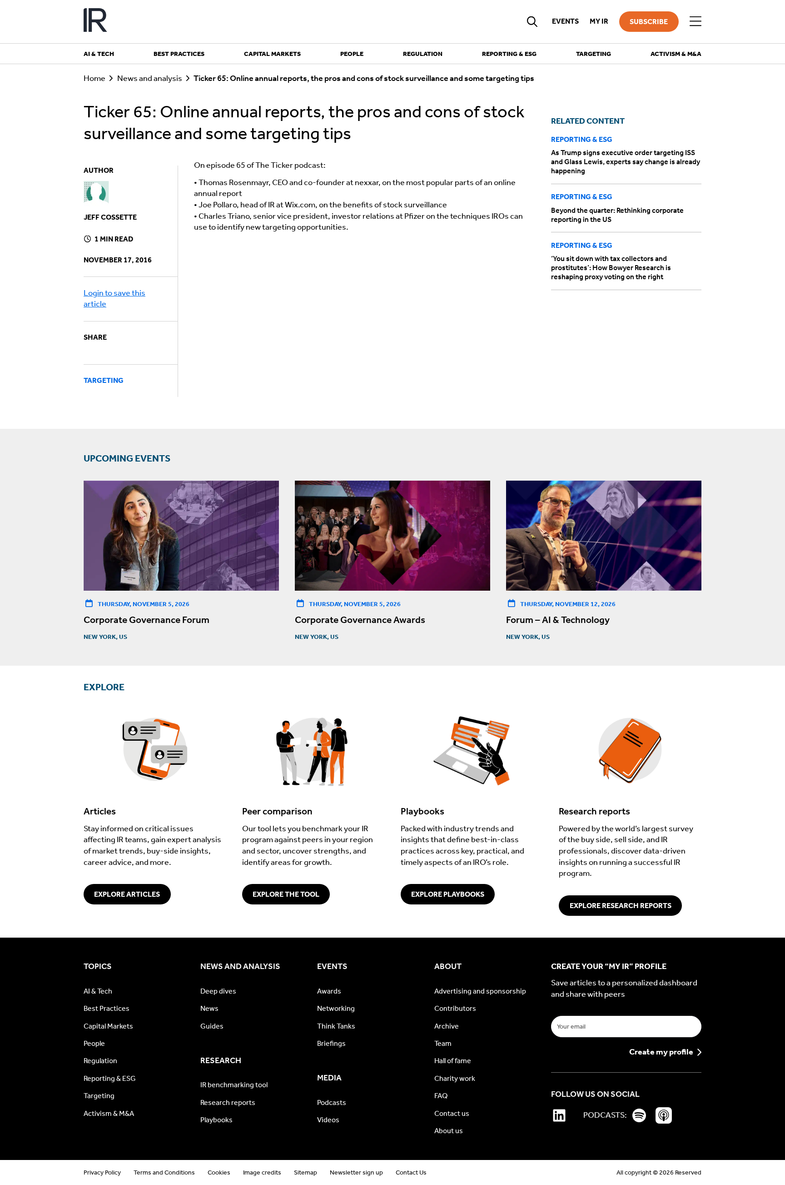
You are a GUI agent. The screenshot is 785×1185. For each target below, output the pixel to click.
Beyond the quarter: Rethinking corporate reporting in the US (617, 215)
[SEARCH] (532, 21)
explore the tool (286, 894)
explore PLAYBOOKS (447, 894)
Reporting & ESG (581, 139)
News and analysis (149, 78)
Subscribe (649, 21)
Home (94, 78)
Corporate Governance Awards (360, 619)
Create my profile (661, 1052)
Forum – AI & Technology (558, 619)
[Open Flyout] (695, 21)
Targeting (104, 380)
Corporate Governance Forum (146, 619)
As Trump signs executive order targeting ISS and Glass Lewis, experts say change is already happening (625, 161)
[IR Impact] (95, 21)
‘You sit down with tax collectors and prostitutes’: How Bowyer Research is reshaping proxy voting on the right (611, 267)
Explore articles (127, 894)
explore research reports (620, 905)
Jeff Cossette (110, 217)
